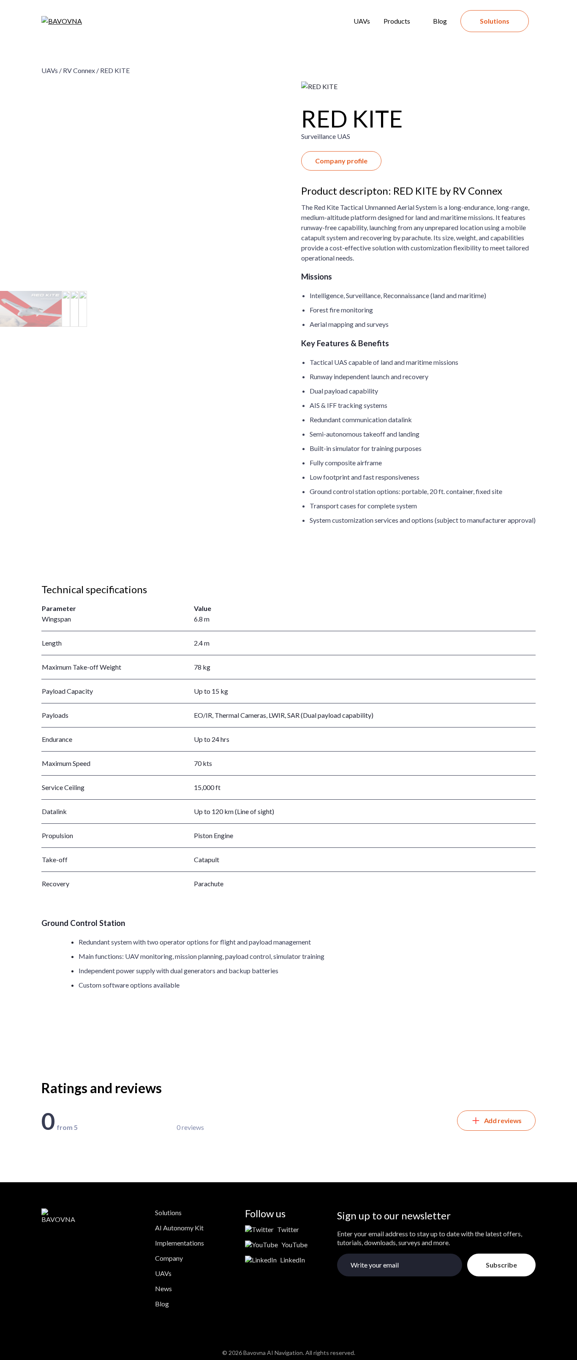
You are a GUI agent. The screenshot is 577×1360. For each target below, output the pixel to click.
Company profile (341, 161)
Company (169, 1258)
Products (397, 21)
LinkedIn (292, 1260)
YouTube (294, 1245)
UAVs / (51, 70)
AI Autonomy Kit (179, 1228)
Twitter (288, 1229)
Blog (440, 21)
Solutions (494, 21)
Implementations (179, 1243)
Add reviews (503, 1120)
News (163, 1288)
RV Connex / (81, 70)
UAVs (362, 21)
